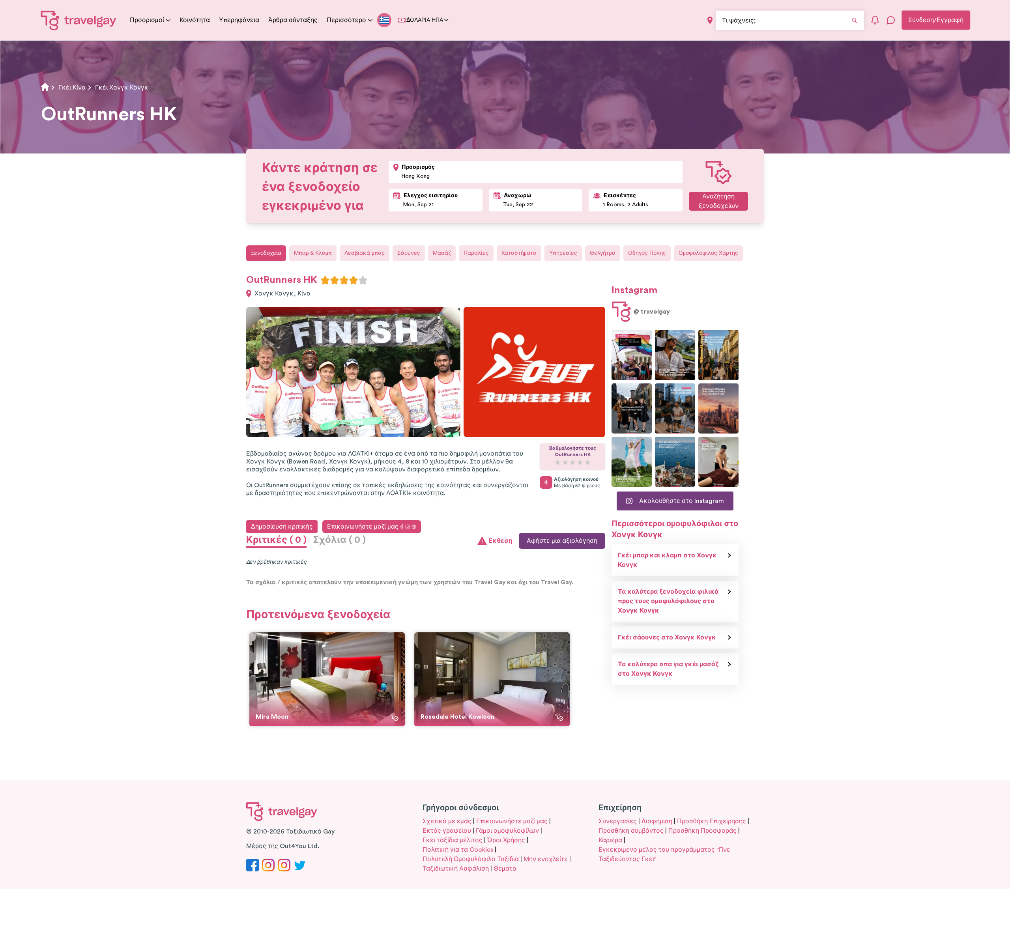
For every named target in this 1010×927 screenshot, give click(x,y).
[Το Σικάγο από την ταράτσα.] (675, 408)
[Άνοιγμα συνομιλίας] (891, 20)
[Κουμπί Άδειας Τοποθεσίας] (710, 20)
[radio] (325, 280)
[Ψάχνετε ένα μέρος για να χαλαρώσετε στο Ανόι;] (718, 462)
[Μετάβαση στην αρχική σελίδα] (78, 20)
